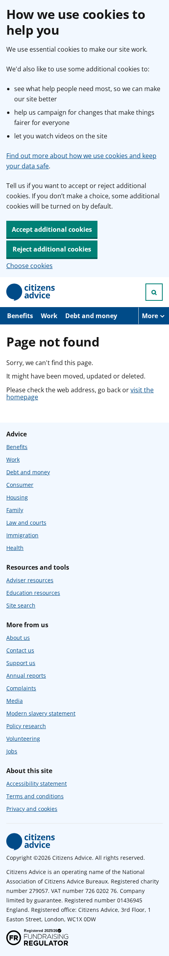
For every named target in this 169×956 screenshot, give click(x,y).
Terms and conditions (35, 796)
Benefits (20, 315)
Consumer (19, 484)
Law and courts (26, 522)
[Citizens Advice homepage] (30, 841)
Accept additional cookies (52, 229)
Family (14, 510)
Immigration (22, 535)
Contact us (20, 650)
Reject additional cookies (52, 249)
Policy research (26, 726)
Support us (20, 663)
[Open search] (154, 292)
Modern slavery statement (40, 713)
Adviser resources (29, 580)
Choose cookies (29, 265)
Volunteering (23, 738)
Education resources (33, 592)
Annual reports (26, 675)
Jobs (11, 751)
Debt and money (91, 315)
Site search (20, 605)
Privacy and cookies (31, 809)
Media (14, 700)
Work (49, 315)
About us (18, 637)
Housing (17, 497)
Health (15, 548)
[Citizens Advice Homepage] (30, 292)
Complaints (21, 688)
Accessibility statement (36, 783)
